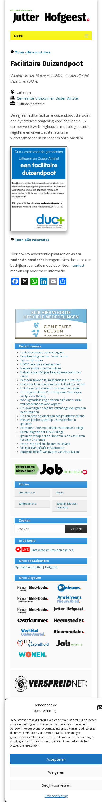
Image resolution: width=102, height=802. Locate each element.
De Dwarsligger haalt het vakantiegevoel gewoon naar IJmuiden (53, 410)
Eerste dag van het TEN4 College (42, 432)
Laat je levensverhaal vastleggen (42, 352)
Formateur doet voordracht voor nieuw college (52, 428)
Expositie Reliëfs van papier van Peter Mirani (49, 452)
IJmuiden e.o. (27, 492)
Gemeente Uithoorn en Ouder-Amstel (47, 98)
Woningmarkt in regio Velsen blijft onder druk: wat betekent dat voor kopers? (51, 402)
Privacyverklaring (56, 796)
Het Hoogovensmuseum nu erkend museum (50, 388)
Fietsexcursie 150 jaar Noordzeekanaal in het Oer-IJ (50, 374)
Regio (60, 492)
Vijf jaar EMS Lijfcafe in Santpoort (42, 448)
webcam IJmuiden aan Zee (52, 550)
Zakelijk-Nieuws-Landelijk (66, 505)
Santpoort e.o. (28, 503)
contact (78, 265)
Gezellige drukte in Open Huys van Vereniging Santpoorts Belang (50, 394)
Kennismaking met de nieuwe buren (44, 356)
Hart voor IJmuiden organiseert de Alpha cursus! (52, 384)
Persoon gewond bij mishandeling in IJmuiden (51, 380)
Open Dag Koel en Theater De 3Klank (45, 444)
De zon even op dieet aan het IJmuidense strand (52, 416)
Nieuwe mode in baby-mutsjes (40, 368)
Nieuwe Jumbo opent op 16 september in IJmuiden (48, 422)
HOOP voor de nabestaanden (40, 364)
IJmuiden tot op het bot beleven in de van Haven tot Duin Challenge (52, 438)
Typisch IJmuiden (31, 360)
